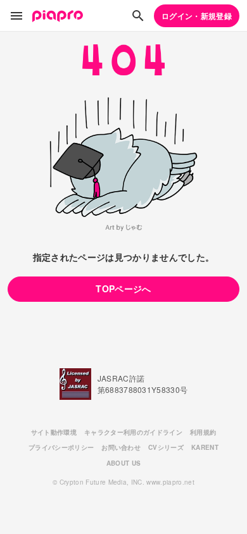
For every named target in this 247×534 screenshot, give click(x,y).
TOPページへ (123, 288)
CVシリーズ (166, 447)
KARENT (204, 447)
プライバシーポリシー (61, 447)
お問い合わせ (121, 447)
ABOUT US (123, 463)
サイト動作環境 (54, 432)
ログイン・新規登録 (197, 16)
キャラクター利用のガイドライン (133, 432)
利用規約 (203, 432)
